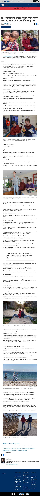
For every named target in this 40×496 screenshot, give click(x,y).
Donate (36, 1)
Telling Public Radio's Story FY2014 (26, 475)
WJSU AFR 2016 (17, 479)
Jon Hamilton (6, 23)
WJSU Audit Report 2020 (18, 484)
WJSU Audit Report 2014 (26, 482)
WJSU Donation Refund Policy (33, 472)
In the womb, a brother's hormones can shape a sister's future (15, 450)
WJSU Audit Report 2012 (26, 477)
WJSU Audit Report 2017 (18, 487)
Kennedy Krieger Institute (8, 223)
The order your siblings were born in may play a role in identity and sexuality (17, 445)
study (8, 238)
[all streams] (38, 5)
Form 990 (16, 489)
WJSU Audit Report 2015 (34, 480)
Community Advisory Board (18, 482)
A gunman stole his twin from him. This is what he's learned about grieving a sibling (19, 448)
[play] (2, 4)
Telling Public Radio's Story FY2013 (26, 472)
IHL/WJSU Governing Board (34, 477)
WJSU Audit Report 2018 (18, 477)
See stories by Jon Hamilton (12, 464)
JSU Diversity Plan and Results (26, 489)
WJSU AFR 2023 (33, 484)
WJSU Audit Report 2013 (26, 480)
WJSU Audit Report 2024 (34, 486)
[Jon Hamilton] (3, 460)
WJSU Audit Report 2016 (18, 472)
